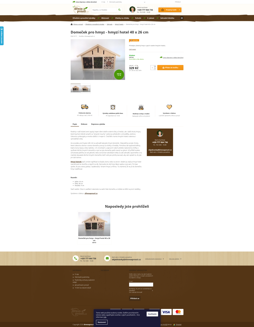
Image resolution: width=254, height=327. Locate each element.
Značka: (87, 36)
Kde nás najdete (174, 259)
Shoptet (178, 324)
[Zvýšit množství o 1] (155, 66)
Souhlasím (152, 314)
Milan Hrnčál (162, 324)
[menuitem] (84, 18)
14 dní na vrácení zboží (83, 288)
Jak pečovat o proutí (82, 285)
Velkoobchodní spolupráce (153, 259)
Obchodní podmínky (115, 2)
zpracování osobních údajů (143, 290)
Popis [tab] (75, 124)
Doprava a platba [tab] (98, 124)
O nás (103, 2)
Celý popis (132, 49)
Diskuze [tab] (84, 124)
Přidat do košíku (171, 67)
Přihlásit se (134, 298)
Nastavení (102, 322)
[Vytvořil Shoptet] (173, 324)
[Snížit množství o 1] (155, 69)
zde (105, 317)
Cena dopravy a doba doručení (86, 2)
